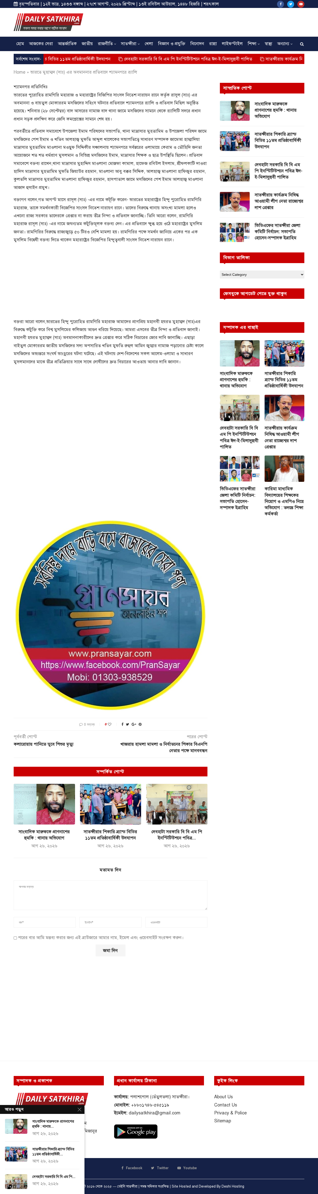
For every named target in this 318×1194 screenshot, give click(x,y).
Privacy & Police (230, 1113)
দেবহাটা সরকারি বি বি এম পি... (53, 1176)
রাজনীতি (105, 43)
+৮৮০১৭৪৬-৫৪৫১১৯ (150, 1105)
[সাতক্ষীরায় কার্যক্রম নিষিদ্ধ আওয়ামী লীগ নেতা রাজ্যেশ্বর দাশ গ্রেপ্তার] (235, 202)
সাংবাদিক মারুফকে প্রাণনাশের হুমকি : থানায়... (53, 1124)
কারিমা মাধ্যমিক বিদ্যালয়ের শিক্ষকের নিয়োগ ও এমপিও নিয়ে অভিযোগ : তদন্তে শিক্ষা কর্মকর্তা (284, 501)
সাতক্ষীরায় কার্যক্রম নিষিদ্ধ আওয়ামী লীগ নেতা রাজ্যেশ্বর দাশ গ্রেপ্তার (279, 201)
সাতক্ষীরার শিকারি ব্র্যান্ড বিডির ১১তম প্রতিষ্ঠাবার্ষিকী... (53, 1151)
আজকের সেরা (41, 43)
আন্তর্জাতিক (67, 43)
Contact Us (225, 1105)
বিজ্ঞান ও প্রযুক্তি (171, 43)
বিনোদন (197, 43)
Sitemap (222, 1121)
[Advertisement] (213, 21)
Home (19, 72)
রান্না (213, 43)
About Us (223, 1097)
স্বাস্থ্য (268, 43)
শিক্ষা (252, 43)
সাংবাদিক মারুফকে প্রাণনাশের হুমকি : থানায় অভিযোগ (276, 110)
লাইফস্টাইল (232, 43)
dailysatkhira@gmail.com (154, 1113)
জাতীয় (87, 43)
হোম (20, 43)
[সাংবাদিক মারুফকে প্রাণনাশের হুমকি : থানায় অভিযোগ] (44, 804)
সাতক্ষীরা (128, 43)
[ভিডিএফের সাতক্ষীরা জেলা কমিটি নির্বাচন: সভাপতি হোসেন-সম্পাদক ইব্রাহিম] (235, 232)
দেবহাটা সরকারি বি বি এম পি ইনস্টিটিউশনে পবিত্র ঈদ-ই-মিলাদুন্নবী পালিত (154, 59)
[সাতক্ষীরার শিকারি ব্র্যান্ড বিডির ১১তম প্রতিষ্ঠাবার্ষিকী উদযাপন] (110, 804)
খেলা (149, 43)
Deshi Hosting (233, 1186)
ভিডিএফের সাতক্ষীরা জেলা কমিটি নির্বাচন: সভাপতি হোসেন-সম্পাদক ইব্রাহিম (277, 232)
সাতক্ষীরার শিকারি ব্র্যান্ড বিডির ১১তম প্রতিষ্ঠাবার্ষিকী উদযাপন (278, 140)
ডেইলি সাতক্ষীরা (127, 1186)
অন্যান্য (283, 43)
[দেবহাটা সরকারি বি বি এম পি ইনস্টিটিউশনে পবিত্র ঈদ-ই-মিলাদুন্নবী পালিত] (176, 804)
